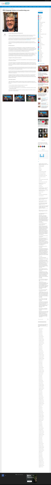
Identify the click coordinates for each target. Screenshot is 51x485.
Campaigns (30, 6)
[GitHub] (44, 146)
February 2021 (40, 412)
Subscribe (38, 6)
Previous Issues (41, 186)
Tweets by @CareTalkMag (41, 63)
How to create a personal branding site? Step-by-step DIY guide (43, 290)
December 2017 (41, 461)
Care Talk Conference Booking (42, 171)
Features (22, 6)
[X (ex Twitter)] (5, 475)
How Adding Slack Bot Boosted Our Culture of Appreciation (43, 213)
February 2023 (40, 381)
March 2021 (40, 411)
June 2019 (40, 438)
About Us (5, 6)
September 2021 (41, 403)
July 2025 (40, 345)
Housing (46, 105)
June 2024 (40, 362)
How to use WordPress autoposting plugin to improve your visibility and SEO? (43, 280)
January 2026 (40, 337)
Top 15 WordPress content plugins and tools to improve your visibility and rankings (43, 299)
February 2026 (40, 336)
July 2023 (40, 375)
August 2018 (40, 451)
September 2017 (41, 465)
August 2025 (40, 344)
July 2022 (40, 390)
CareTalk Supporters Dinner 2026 (6, 8)
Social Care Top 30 (42, 6)
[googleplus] (40, 146)
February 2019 (40, 443)
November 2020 (41, 416)
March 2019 (40, 442)
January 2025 (40, 353)
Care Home (39, 83)
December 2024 (41, 354)
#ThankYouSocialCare (41, 166)
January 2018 (40, 460)
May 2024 (40, 363)
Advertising (34, 6)
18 (40, 156)
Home (2, 6)
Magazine (26, 6)
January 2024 (40, 368)
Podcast (19, 6)
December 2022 (41, 384)
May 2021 (40, 408)
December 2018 (41, 446)
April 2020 (40, 425)
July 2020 (40, 421)
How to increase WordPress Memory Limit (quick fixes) (43, 236)
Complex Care (42, 105)
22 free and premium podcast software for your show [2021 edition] (43, 258)
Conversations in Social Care (42, 176)
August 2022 (40, 389)
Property (20, 97)
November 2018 (41, 447)
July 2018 (40, 452)
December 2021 (41, 399)
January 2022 (40, 398)
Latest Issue (40, 180)
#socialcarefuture (28, 39)
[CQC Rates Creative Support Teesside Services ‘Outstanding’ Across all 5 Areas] (43, 68)
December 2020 (41, 415)
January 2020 (40, 429)
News (12, 6)
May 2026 (40, 332)
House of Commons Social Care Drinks (43, 179)
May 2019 (40, 439)
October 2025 (40, 341)
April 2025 (40, 349)
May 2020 (40, 424)
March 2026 (40, 335)
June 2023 (40, 376)
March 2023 (40, 380)
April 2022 (40, 394)
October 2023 (40, 372)
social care (39, 72)
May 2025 (40, 348)
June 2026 (40, 331)
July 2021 (40, 406)
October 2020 (40, 417)
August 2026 (40, 328)
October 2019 (40, 433)
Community (42, 83)
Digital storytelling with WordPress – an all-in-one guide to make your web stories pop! (43, 269)
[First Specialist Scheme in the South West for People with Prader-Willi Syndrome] (43, 89)
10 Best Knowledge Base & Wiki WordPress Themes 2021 (43, 224)
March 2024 (40, 366)
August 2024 (40, 359)
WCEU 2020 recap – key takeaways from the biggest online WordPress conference (43, 309)
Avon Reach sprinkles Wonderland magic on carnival (43, 85)
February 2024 (40, 367)
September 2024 (41, 358)
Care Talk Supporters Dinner (42, 174)
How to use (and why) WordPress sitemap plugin (43, 246)
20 (43, 156)
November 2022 (41, 385)
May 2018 (40, 455)
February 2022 (40, 397)
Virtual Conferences (41, 195)
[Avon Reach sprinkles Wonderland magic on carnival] (43, 79)
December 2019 (41, 430)
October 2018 (40, 448)
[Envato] (39, 146)
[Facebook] (42, 146)
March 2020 (40, 426)
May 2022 (40, 393)
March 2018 (40, 457)
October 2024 (40, 357)
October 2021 (40, 402)
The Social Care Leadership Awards (43, 194)
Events (15, 6)
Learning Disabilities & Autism (7, 96)
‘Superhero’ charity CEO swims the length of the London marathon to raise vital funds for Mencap (43, 164)
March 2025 (40, 350)
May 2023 (40, 377)
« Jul (38, 161)
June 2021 (40, 407)
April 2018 (40, 456)
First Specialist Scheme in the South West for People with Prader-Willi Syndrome (42, 95)
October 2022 (40, 386)
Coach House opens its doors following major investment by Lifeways (20, 99)
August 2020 (40, 420)
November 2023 (41, 371)
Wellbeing (32, 96)
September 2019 (41, 434)
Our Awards (9, 6)
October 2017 (40, 464)
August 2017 (40, 466)
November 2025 (41, 340)
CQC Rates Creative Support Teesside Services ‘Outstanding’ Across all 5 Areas (8, 99)
